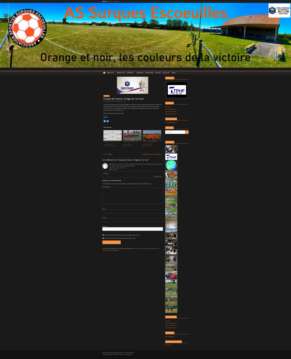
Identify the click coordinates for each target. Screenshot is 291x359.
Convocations (149, 72)
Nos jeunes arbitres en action (130, 141)
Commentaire (106, 187)
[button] (173, 93)
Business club (121, 72)
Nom (104, 209)
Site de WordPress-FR (170, 114)
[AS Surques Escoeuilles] (145, 4)
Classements (139, 72)
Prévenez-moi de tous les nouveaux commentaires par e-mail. (121, 235)
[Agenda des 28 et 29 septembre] (112, 135)
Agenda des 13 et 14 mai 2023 (115, 1)
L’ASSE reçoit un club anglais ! (152, 154)
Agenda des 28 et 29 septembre (111, 141)
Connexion (168, 106)
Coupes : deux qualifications (150, 141)
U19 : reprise (107, 154)
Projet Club (110, 72)
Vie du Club (166, 72)
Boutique (158, 72)
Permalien (115, 170)
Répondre (159, 176)
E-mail (104, 217)
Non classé (106, 96)
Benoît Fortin (115, 101)
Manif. (174, 72)
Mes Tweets (168, 345)
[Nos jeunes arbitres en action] (132, 135)
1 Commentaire (123, 101)
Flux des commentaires (171, 111)
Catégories (130, 72)
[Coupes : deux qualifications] (152, 135)
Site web (104, 226)
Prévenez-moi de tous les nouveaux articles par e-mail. (119, 238)
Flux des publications (170, 109)
